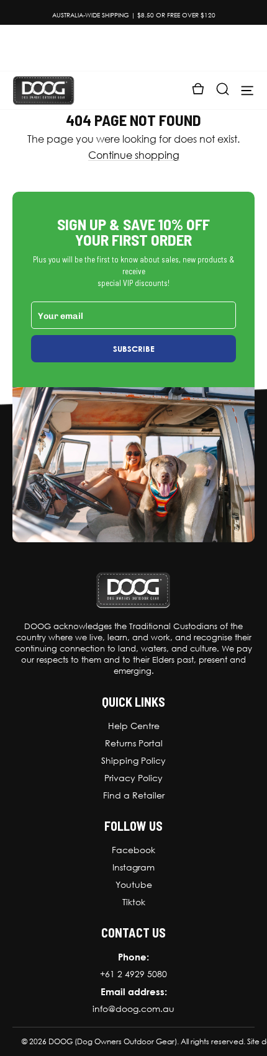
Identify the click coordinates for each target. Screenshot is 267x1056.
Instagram (133, 867)
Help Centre (134, 726)
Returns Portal (134, 743)
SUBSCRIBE (134, 349)
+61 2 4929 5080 (133, 974)
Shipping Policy (133, 760)
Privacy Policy (133, 778)
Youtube (133, 884)
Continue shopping (133, 155)
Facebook (133, 850)
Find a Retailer (134, 795)
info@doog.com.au (133, 1008)
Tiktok (133, 902)
